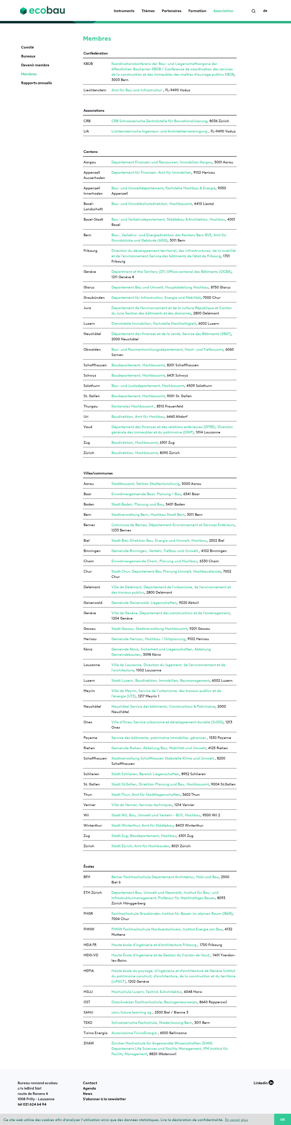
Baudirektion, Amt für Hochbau (138, 416)
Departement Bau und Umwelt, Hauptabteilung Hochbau (160, 286)
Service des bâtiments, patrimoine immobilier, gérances (159, 737)
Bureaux (28, 55)
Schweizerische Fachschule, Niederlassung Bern (151, 1022)
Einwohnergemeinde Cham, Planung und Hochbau (154, 560)
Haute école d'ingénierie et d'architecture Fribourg (154, 944)
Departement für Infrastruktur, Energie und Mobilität (156, 297)
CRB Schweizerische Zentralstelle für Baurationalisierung (159, 120)
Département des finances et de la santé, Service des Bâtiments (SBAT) (171, 333)
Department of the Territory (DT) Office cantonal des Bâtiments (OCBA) (171, 271)
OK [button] (282, 1119)
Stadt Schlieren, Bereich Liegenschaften (145, 773)
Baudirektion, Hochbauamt (134, 442)
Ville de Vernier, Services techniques (141, 804)
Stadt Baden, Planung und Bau (137, 503)
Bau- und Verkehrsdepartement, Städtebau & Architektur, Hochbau (168, 218)
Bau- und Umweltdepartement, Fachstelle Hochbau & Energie (163, 187)
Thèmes (148, 10)
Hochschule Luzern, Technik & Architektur (146, 991)
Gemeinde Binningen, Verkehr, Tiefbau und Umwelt (155, 550)
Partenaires (171, 10)
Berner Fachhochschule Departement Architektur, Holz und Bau (165, 876)
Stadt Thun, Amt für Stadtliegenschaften (145, 794)
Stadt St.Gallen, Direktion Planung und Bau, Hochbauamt (160, 783)
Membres (29, 73)
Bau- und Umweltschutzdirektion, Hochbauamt (151, 203)
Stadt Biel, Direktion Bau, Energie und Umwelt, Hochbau (159, 540)
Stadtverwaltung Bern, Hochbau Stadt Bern (148, 514)
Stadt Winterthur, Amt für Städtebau (142, 824)
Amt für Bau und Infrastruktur (137, 89)
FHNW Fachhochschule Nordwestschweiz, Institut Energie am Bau (167, 928)
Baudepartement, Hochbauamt (138, 364)
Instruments (124, 10)
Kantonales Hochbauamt (132, 405)
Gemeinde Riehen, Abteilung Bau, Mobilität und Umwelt (158, 747)
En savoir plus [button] (236, 1119)
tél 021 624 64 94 (32, 1103)
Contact (90, 1082)
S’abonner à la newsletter (104, 1098)
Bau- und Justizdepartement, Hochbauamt (147, 385)
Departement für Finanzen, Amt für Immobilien (151, 171)
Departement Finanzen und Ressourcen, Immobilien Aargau (161, 161)
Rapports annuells (36, 82)
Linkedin (261, 1082)
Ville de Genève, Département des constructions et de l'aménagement (170, 612)
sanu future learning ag (131, 1011)
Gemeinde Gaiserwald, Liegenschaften (144, 602)
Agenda (89, 1087)
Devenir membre (35, 64)
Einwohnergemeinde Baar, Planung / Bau (146, 493)
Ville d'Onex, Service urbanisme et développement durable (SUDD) (167, 721)
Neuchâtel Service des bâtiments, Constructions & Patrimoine (163, 705)
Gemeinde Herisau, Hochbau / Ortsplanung (148, 638)
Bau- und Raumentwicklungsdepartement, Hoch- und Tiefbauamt (167, 348)
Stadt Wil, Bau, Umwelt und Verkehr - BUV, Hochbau (155, 814)
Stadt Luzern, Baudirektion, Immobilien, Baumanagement (160, 680)
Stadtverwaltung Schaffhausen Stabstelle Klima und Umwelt (163, 757)
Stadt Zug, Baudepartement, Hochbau (143, 835)
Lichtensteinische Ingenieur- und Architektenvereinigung (159, 130)
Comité (27, 46)
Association (223, 10)
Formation (197, 10)
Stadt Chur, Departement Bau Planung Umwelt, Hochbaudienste (166, 570)
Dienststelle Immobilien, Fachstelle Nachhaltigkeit (153, 323)
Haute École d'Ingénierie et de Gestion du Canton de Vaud (160, 954)
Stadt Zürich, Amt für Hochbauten (140, 845)
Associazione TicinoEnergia (134, 1032)
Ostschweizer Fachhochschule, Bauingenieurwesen (154, 1001)
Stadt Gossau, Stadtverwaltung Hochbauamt (149, 628)
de (265, 10)
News (87, 1093)
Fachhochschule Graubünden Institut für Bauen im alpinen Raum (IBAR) (171, 913)
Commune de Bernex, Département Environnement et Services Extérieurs (173, 524)
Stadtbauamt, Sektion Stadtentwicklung (145, 483)
